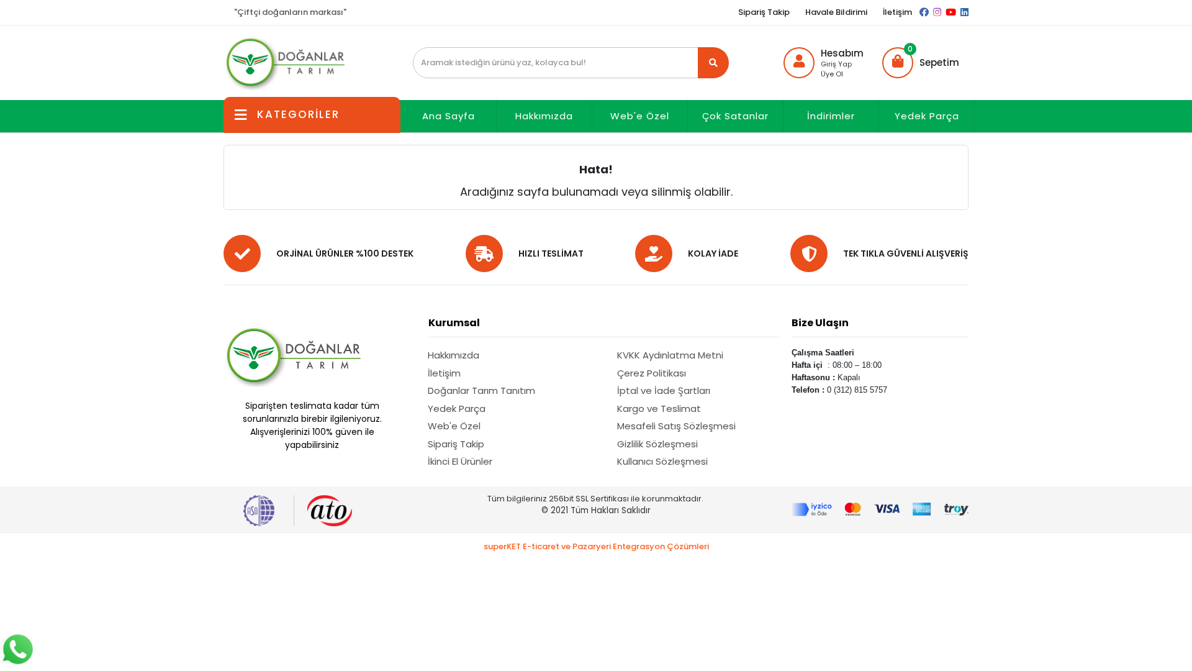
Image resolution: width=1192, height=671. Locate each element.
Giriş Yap (836, 64)
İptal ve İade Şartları (663, 390)
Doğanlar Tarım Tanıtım (481, 390)
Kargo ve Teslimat (659, 408)
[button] (920, 62)
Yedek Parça (927, 115)
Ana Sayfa (448, 115)
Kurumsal (454, 323)
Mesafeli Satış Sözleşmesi (676, 425)
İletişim (897, 12)
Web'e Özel (639, 115)
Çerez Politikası (651, 373)
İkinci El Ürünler (460, 461)
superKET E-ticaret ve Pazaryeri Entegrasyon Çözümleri (596, 546)
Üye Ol (832, 74)
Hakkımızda (544, 115)
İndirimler (831, 115)
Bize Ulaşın (820, 323)
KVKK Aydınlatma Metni (670, 355)
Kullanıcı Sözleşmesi (662, 461)
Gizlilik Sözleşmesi (657, 443)
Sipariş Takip (764, 12)
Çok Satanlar (735, 115)
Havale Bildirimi (836, 12)
